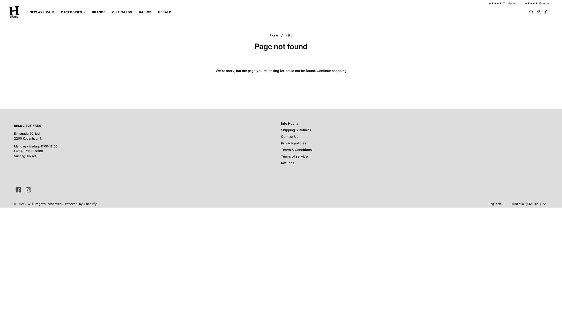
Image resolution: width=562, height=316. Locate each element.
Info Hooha (289, 123)
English (495, 204)
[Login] (538, 12)
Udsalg (164, 12)
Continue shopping (331, 71)
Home (274, 35)
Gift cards (122, 12)
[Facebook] (18, 189)
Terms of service (294, 156)
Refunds (287, 163)
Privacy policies (293, 143)
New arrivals (42, 12)
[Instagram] (28, 189)
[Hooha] (14, 12)
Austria (526, 204)
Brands (99, 12)
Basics (145, 12)
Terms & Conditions (296, 150)
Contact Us (289, 137)
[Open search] (531, 12)
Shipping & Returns (296, 130)
